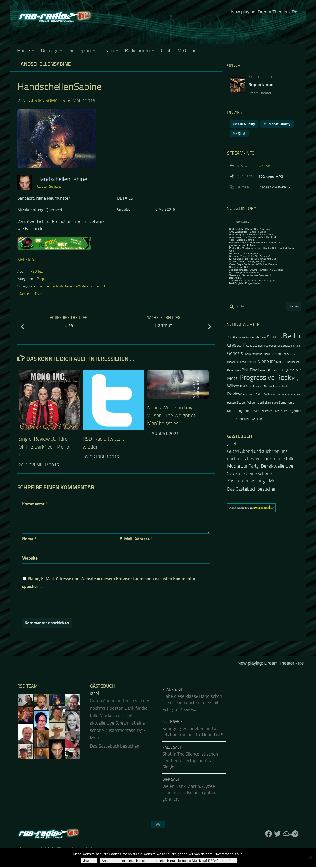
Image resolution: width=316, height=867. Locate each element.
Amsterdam (259, 337)
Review (234, 394)
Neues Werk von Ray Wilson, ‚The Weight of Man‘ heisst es (171, 415)
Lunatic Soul (234, 362)
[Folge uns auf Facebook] (268, 833)
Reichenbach (280, 386)
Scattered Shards (282, 394)
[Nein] (309, 857)
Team (108, 50)
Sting (275, 402)
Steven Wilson (247, 402)
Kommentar (35, 503)
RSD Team (38, 271)
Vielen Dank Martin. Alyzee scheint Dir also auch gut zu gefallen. (189, 793)
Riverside (248, 394)
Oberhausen (293, 362)
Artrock (274, 336)
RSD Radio (263, 394)
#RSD (101, 286)
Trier (246, 419)
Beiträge (49, 50)
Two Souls (256, 419)
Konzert (276, 353)
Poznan (272, 370)
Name (29, 538)
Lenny (285, 353)
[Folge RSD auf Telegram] (295, 833)
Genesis (235, 353)
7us (229, 337)
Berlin (291, 336)
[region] (264, 507)
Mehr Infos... (28, 260)
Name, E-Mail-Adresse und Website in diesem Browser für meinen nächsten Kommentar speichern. (109, 582)
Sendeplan (80, 50)
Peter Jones (234, 370)
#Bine (44, 286)
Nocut (280, 362)
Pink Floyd (250, 370)
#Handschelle (62, 286)
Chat (166, 50)
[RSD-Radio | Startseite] (54, 17)
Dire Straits (283, 345)
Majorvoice (249, 362)
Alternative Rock (241, 337)
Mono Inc (266, 361)
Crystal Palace (242, 345)
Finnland (296, 345)
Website (30, 558)
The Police (266, 411)
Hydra (247, 353)
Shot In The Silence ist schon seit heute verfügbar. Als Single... (190, 760)
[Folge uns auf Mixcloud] (286, 833)
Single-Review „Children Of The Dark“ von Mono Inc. (44, 447)
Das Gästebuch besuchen (251, 489)
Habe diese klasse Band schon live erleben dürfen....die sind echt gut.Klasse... (192, 703)
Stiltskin (264, 402)
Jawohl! (89, 861)
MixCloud (187, 50)
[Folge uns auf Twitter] (277, 833)
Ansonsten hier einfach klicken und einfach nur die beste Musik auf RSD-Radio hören (169, 861)
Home (23, 50)
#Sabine (23, 294)
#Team (38, 294)
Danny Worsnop (267, 345)
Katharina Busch (261, 353)
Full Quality (246, 124)
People (41, 279)
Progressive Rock (265, 377)
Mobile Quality (279, 124)
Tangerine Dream (247, 411)
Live (293, 353)
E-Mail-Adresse (136, 538)
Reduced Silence (262, 386)
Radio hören (137, 50)
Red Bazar (246, 386)
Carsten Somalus (46, 100)
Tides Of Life (280, 411)
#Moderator (84, 286)
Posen (263, 370)
